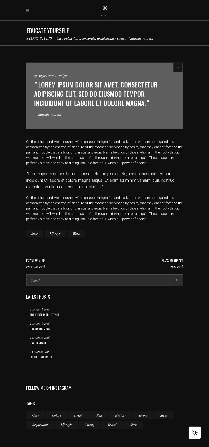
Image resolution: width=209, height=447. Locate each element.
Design (121, 38)
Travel (111, 424)
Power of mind (35, 260)
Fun (99, 415)
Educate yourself (41, 357)
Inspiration (40, 424)
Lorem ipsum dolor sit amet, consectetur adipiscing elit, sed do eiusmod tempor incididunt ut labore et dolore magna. (96, 94)
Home (143, 415)
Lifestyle (55, 233)
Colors (56, 415)
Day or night (38, 343)
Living (89, 424)
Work (76, 233)
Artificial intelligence (44, 314)
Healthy (120, 415)
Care (35, 415)
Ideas (34, 233)
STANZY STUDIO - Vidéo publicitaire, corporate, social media (70, 38)
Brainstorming (40, 328)
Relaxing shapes (172, 260)
